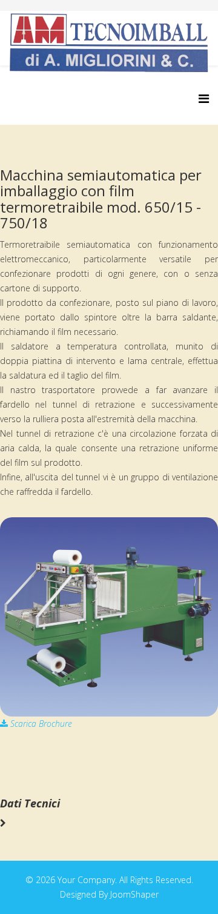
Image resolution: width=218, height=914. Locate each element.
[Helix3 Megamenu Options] (204, 98)
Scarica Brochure (40, 723)
